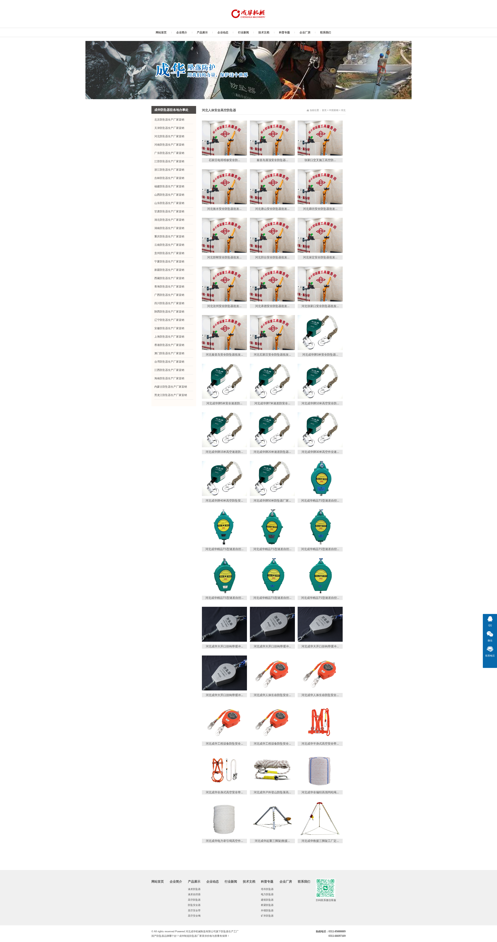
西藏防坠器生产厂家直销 (169, 278)
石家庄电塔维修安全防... (224, 160)
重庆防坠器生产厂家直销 (169, 236)
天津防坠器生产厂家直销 (169, 127)
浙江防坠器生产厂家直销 (169, 169)
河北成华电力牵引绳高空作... (224, 840)
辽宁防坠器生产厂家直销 (169, 319)
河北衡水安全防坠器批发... (224, 208)
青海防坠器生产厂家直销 (169, 286)
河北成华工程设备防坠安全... (224, 743)
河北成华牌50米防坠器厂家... (272, 500)
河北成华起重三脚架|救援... (272, 840)
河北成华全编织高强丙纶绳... (320, 792)
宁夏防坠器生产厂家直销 (169, 261)
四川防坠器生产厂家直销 (169, 303)
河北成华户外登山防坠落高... (272, 792)
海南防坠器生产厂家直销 (169, 378)
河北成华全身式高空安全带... (224, 792)
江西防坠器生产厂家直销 (169, 370)
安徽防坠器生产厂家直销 (169, 328)
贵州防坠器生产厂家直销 (169, 253)
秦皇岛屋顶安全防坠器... (272, 160)
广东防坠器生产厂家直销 (169, 153)
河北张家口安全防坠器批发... (320, 306)
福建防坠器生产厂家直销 (169, 186)
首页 (324, 110)
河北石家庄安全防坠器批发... (272, 354)
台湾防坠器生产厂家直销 (169, 361)
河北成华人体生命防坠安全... (272, 695)
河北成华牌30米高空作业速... (320, 451)
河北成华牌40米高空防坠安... (224, 500)
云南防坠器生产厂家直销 (169, 244)
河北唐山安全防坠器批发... (272, 208)
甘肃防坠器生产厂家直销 (169, 211)
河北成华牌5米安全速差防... (224, 403)
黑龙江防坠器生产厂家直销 (170, 395)
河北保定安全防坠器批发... (320, 257)
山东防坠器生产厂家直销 (169, 203)
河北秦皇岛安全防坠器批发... (224, 354)
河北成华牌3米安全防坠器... (320, 354)
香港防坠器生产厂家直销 (169, 344)
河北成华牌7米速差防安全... (272, 403)
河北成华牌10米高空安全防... (320, 403)
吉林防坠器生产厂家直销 (169, 178)
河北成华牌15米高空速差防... (224, 451)
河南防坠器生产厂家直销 (169, 144)
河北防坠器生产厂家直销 (169, 136)
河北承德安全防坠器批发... (272, 306)
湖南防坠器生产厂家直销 (169, 228)
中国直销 (333, 110)
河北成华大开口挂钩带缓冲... (224, 646)
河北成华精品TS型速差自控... (320, 500)
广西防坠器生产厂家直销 (169, 294)
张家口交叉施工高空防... (320, 160)
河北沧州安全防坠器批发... (224, 306)
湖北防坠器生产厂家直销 (169, 219)
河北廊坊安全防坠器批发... (320, 208)
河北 (343, 110)
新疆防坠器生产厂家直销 (169, 269)
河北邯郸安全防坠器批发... (224, 257)
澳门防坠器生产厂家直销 (169, 353)
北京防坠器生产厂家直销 (169, 119)
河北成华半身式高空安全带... (320, 743)
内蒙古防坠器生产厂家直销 (170, 386)
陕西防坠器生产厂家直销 (169, 311)
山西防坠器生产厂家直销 (169, 194)
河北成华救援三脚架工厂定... (320, 840)
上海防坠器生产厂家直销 (169, 336)
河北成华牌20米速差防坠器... (272, 451)
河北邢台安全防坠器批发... (272, 257)
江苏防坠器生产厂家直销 (169, 161)
